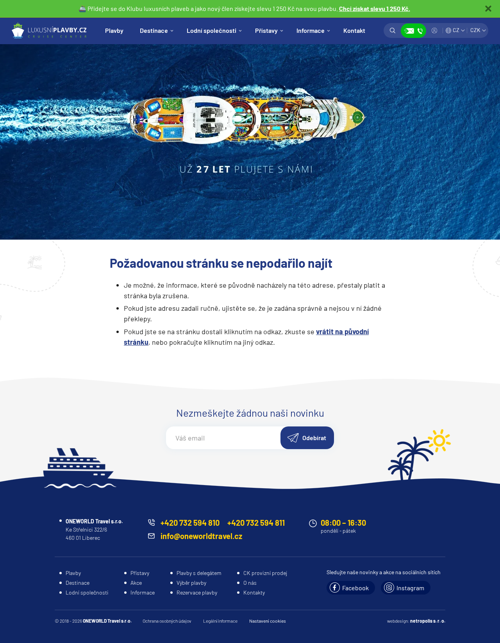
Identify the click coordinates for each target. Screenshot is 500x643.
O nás (250, 582)
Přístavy (266, 30)
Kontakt (354, 30)
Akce (136, 582)
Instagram (410, 587)
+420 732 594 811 (256, 522)
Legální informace (220, 620)
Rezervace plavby (197, 592)
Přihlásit (434, 30)
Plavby (114, 30)
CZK (475, 30)
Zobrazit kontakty (413, 30)
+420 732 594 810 (190, 522)
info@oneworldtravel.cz (201, 536)
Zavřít (488, 9)
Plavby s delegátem (199, 573)
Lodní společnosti (211, 30)
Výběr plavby (191, 582)
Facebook (355, 587)
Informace (310, 30)
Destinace (154, 30)
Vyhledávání (392, 30)
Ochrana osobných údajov (167, 620)
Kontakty (254, 592)
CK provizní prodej (265, 573)
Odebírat (314, 437)
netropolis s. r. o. (427, 620)
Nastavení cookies (267, 620)
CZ (456, 30)
